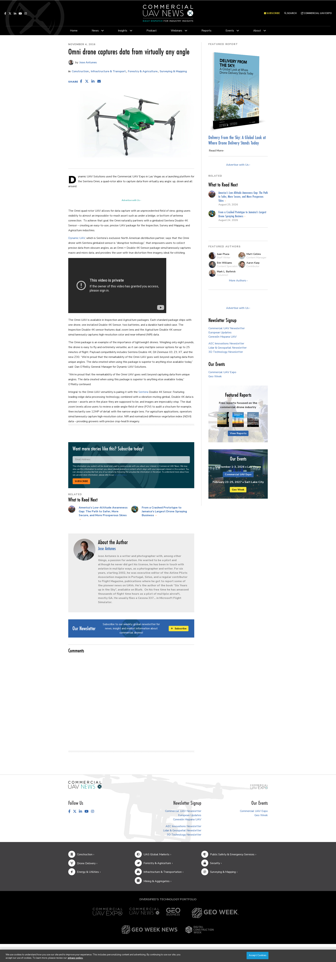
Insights (122, 30)
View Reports (238, 433)
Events (230, 30)
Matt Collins (253, 254)
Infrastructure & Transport (108, 71)
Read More (216, 151)
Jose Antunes (88, 62)
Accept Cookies (257, 955)
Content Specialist (227, 266)
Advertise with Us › (131, 200)
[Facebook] (5, 13)
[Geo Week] (215, 913)
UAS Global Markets (156, 854)
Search (291, 13)
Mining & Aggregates (157, 881)
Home (74, 30)
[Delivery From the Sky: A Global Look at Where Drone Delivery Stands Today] (238, 91)
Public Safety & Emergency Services (232, 854)
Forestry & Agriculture (143, 71)
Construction (80, 71)
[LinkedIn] (15, 13)
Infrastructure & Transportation (163, 872)
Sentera (143, 392)
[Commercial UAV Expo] (259, 786)
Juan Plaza (223, 254)
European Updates (220, 332)
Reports (206, 30)
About (257, 30)
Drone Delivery (86, 863)
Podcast (151, 30)
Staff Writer (223, 257)
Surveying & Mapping (173, 71)
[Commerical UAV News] (85, 785)
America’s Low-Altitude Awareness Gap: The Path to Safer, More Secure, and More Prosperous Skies (103, 511)
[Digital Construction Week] (199, 929)
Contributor (252, 266)
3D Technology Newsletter (225, 352)
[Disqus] (131, 700)
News (95, 30)
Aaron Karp (253, 262)
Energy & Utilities (88, 872)
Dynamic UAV (76, 238)
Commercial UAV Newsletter (226, 328)
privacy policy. (75, 958)
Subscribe (81, 481)
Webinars (176, 30)
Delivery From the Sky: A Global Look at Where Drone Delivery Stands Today (237, 140)
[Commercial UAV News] (144, 913)
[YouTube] (20, 13)
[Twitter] (10, 13)
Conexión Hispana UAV (222, 337)
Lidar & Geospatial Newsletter (227, 348)
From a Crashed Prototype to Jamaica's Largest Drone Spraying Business (164, 511)
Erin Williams (224, 262)
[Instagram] (25, 13)
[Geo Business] (173, 913)
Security (215, 863)
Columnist (222, 275)
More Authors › (238, 280)
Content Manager (256, 257)
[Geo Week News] (149, 929)
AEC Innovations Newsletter (226, 343)
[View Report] (223, 420)
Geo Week (215, 376)
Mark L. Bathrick (226, 271)
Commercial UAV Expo (317, 13)
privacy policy (120, 475)
